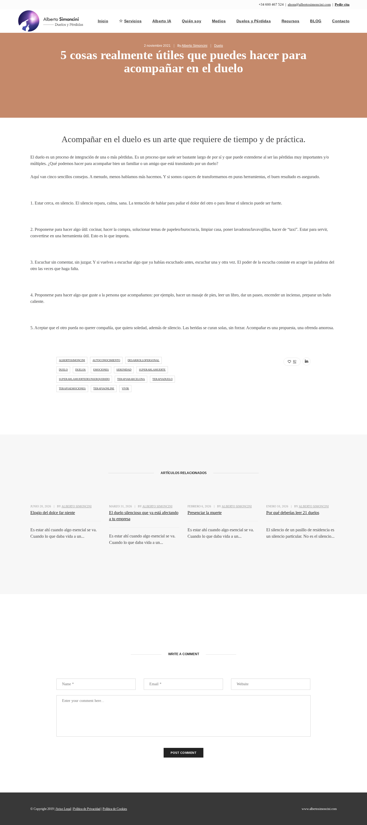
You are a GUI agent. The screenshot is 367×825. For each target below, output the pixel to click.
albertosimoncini (72, 360)
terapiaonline (103, 388)
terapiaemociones (72, 388)
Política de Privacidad (86, 809)
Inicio (103, 21)
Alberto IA (161, 21)
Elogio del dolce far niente (52, 512)
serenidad (123, 369)
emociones (101, 369)
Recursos (291, 21)
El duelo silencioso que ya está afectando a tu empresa (143, 515)
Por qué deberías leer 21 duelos (292, 512)
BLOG (315, 21)
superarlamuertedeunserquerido (84, 379)
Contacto (341, 21)
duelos (80, 369)
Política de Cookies (115, 809)
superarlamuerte (152, 369)
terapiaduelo (162, 379)
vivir (125, 388)
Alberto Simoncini (194, 46)
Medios (219, 21)
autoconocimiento (106, 360)
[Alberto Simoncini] (50, 20)
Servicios (133, 21)
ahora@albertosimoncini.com (309, 4)
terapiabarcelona (131, 379)
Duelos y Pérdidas (253, 21)
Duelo (218, 46)
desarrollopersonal (143, 360)
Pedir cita (342, 4)
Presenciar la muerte (205, 512)
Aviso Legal (63, 809)
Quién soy (191, 21)
